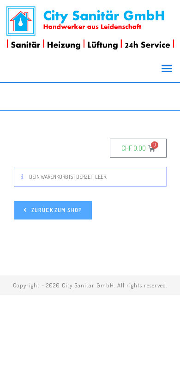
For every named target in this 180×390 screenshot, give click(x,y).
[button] (167, 68)
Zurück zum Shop (56, 210)
